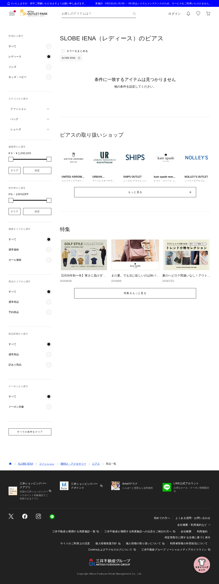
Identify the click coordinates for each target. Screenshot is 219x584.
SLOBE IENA (25, 463)
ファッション (47, 463)
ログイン (174, 13)
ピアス (96, 463)
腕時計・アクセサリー (73, 463)
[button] (30, 46)
